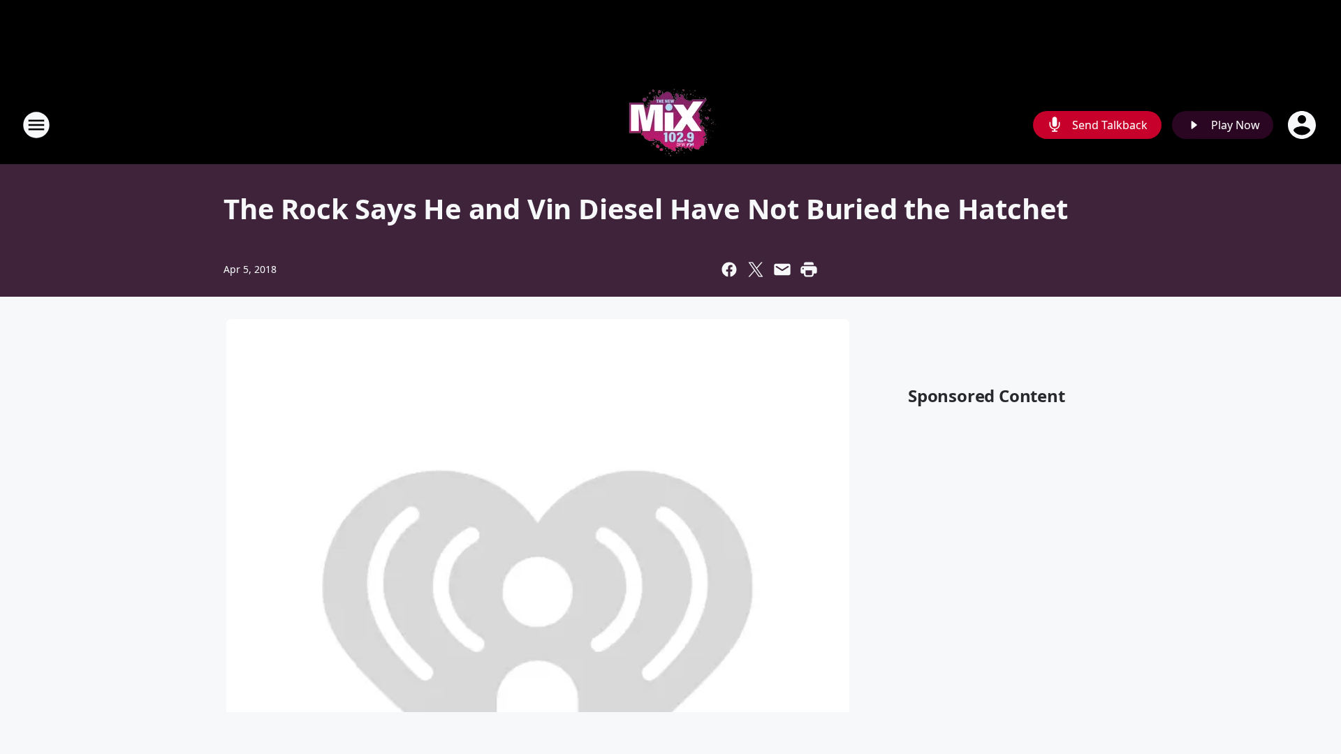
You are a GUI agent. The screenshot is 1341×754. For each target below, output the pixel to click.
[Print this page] (809, 269)
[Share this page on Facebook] (729, 269)
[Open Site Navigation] (36, 125)
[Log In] (1303, 125)
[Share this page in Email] (782, 269)
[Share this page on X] (755, 269)
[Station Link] (670, 124)
